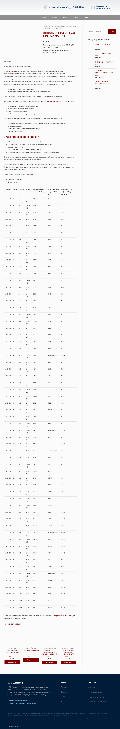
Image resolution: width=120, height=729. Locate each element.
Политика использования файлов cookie (22, 703)
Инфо (65, 17)
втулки (44, 79)
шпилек (42, 101)
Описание (7, 61)
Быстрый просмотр (12, 646)
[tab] (7, 62)
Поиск (112, 31)
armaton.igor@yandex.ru (58, 7)
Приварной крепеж (10, 71)
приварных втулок (52, 101)
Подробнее (12, 662)
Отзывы (75, 17)
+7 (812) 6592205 (79, 7)
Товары (54, 17)
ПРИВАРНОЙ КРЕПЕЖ (61, 26)
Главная (43, 17)
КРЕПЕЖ (51, 26)
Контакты (87, 17)
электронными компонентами (62, 616)
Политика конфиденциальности (19, 700)
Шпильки (38, 79)
